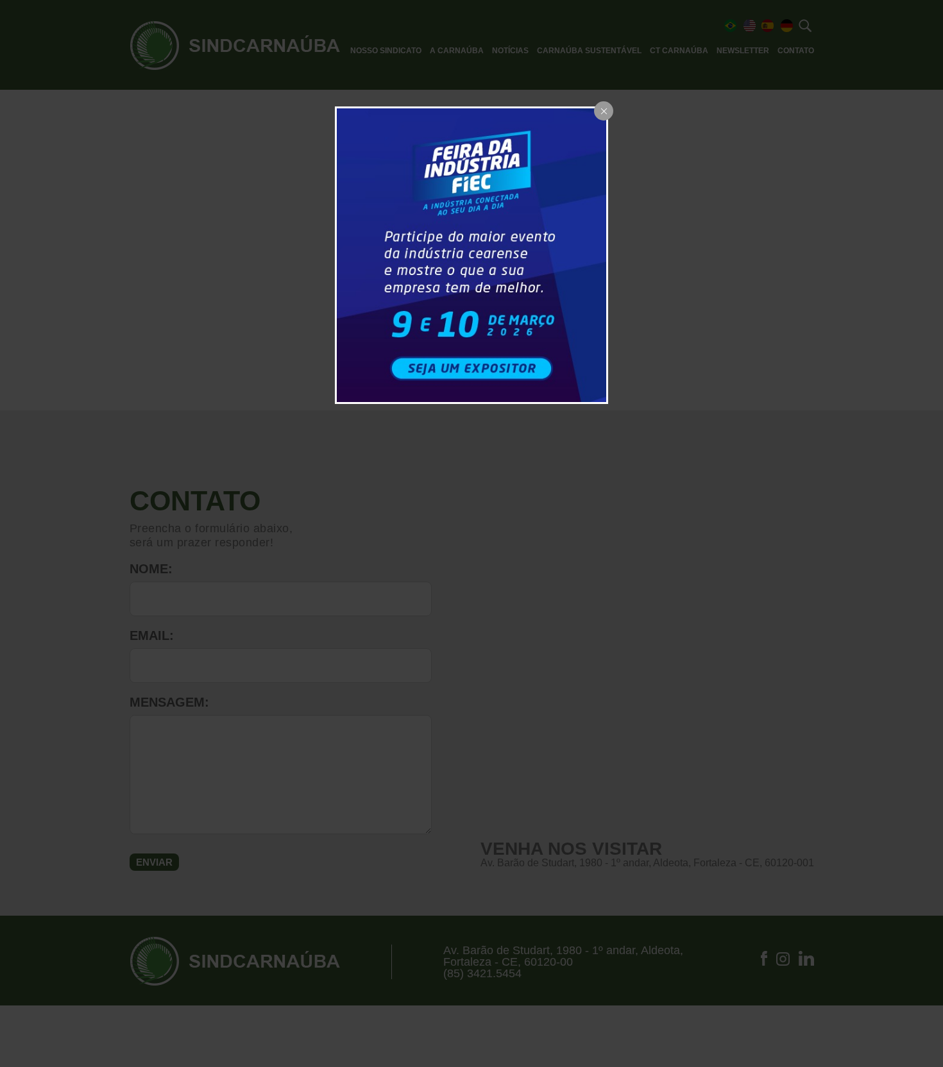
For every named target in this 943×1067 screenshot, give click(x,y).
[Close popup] (603, 111)
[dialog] (471, 254)
